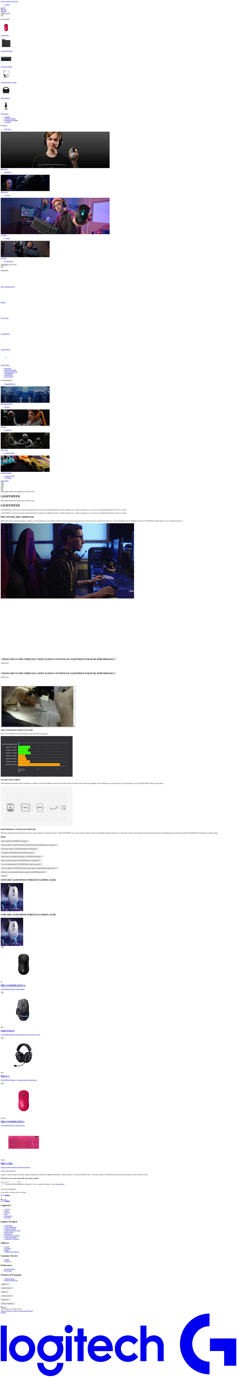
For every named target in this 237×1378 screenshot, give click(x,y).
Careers (6, 1211)
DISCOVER (4, 265)
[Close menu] (2, 15)
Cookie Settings (22, 1311)
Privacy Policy (13, 1311)
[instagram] (2, 1195)
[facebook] (5, 1195)
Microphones (8, 1234)
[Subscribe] (19, 1182)
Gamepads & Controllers (11, 1239)
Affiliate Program (9, 1279)
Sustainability (8, 1216)
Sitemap (30, 1311)
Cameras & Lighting (10, 1237)
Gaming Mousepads (10, 1227)
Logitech (7, 4)
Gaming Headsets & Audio (12, 1230)
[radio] (1, 1027)
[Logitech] (3, 11)
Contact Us (7, 1261)
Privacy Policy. (60, 1184)
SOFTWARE (5, 481)
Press (5, 1214)
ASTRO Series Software (11, 1252)
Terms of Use (5, 1311)
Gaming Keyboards (10, 1229)
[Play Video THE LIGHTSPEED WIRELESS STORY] (38, 706)
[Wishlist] (2, 485)
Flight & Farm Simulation (11, 1235)
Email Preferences (9, 1269)
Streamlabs (7, 1248)
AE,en (4, 9)
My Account (8, 1271)
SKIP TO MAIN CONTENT (9, 1)
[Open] (2, 490)
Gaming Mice (8, 1225)
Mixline (6, 1250)
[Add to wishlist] (2, 947)
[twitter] (3, 1195)
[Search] (2, 483)
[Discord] (9, 1195)
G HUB (6, 1247)
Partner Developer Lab (11, 1280)
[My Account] (2, 488)
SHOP (3, 13)
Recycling (7, 1217)
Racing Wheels (8, 1232)
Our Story (7, 1209)
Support (3, 8)
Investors (7, 1212)
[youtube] (7, 1195)
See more (4, 876)
